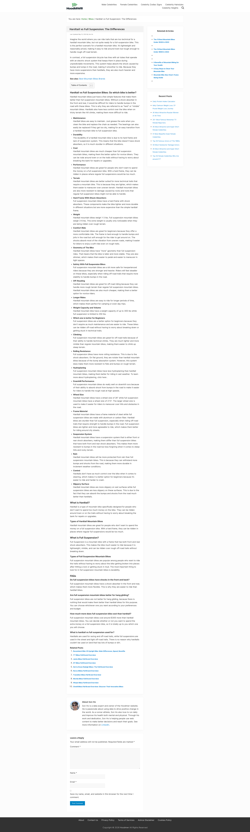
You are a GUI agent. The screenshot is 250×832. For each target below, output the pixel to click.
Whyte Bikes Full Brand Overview (86, 683)
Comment (75, 746)
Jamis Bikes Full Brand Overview (85, 659)
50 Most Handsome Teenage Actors (166, 145)
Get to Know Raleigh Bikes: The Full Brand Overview (93, 667)
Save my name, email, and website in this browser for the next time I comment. (101, 795)
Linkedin (105, 725)
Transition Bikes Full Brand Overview (87, 675)
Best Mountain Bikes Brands (92, 79)
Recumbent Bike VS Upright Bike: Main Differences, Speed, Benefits (99, 651)
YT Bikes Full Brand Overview (84, 655)
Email (73, 782)
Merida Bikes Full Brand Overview (86, 679)
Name (73, 773)
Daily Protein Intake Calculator (164, 101)
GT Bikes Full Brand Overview (84, 663)
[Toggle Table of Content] (90, 85)
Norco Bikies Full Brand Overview (86, 671)
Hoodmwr (124, 827)
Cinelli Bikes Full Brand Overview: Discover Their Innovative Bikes (98, 687)
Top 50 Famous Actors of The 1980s (166, 141)
